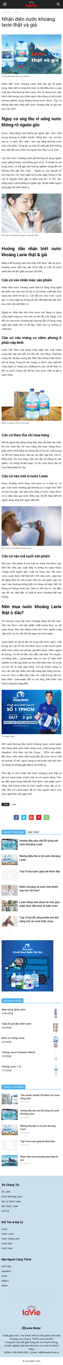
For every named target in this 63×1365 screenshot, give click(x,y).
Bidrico (5, 1280)
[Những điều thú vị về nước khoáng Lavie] (10, 859)
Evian (4, 1275)
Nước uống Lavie (10, 1238)
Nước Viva (7, 1248)
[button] (58, 4)
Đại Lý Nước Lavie (11, 1201)
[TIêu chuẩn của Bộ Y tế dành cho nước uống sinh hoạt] (10, 1099)
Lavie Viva (7, 1243)
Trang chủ (6, 12)
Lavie (13, 804)
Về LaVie (6, 1191)
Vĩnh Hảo (6, 1266)
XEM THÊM (33, 832)
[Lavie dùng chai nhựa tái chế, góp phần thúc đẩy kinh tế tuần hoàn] (10, 905)
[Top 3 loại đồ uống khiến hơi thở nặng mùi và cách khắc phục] (10, 921)
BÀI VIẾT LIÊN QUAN (14, 832)
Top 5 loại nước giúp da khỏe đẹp (39, 871)
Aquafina (6, 1271)
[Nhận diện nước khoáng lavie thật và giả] (10, 1160)
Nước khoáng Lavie (12, 1196)
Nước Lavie (8, 1233)
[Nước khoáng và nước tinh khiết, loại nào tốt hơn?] (10, 890)
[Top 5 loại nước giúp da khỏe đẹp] (10, 875)
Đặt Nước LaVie (10, 1206)
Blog (16, 12)
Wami (5, 1285)
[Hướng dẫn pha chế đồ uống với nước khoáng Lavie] (10, 844)
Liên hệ (5, 1210)
